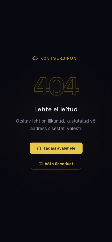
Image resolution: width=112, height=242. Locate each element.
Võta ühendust (59, 163)
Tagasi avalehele (59, 148)
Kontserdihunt (60, 58)
